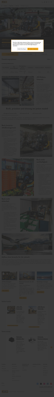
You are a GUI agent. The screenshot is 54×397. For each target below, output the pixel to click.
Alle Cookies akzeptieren (33, 48)
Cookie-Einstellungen (22, 48)
